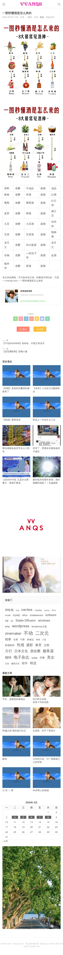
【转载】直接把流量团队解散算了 (16, 389)
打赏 (40, 329)
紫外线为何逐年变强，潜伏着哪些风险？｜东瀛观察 (46, 481)
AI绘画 (9, 610)
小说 (44, 639)
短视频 (34, 658)
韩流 (33, 663)
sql (6, 620)
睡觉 (4, 758)
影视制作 (10, 645)
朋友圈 (35, 651)
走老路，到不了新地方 (44, 730)
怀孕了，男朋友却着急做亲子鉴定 (46, 449)
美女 (50, 657)
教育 (38, 645)
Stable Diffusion (26, 620)
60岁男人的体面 (41, 790)
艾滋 (7, 663)
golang (46, 610)
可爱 (22, 639)
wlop (7, 626)
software (50, 615)
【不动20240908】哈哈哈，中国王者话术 (23, 343)
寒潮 (38, 639)
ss (12, 620)
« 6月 (5, 841)
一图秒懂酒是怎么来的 (31, 280)
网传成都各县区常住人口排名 (16, 449)
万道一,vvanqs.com (15, 943)
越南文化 (15, 663)
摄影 (29, 644)
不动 (28, 632)
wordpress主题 (39, 626)
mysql (16, 615)
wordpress (20, 625)
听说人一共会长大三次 (44, 419)
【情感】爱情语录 (11, 419)
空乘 (42, 657)
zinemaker (13, 633)
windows (44, 620)
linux (54, 610)
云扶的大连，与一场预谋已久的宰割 (46, 760)
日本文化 (21, 651)
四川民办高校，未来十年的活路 (41, 700)
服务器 (48, 650)
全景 (15, 639)
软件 (25, 663)
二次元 (42, 633)
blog (17, 610)
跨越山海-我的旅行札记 (14, 730)
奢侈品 (30, 639)
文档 (46, 645)
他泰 (8, 639)
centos (26, 609)
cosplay (38, 610)
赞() (23, 329)
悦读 (42, 17)
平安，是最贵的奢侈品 (13, 698)
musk (7, 615)
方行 (8, 650)
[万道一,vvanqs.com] (31, 4)
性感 (20, 644)
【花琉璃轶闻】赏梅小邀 (14, 351)
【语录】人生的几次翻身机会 (46, 389)
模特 (8, 657)
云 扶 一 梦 (7, 790)
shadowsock (36, 615)
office (24, 615)
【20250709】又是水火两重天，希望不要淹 (15, 481)
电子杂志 (21, 657)
